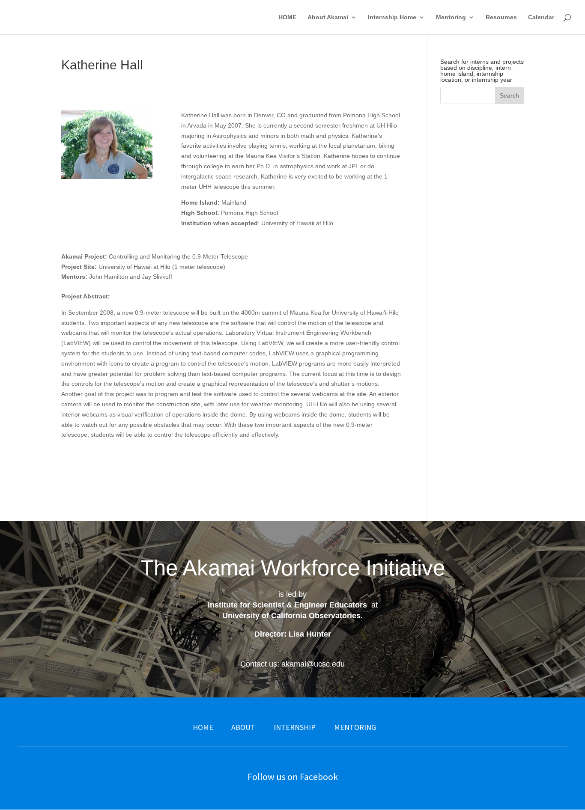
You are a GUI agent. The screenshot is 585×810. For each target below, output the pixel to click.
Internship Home (392, 17)
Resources (501, 17)
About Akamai (327, 17)
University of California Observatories (291, 615)
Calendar (541, 17)
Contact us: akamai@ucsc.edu (292, 664)
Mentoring (451, 17)
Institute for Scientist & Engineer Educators (287, 605)
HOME (287, 17)
